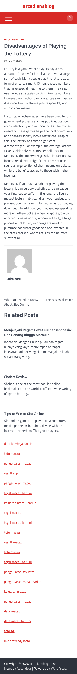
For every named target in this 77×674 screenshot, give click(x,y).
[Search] (70, 18)
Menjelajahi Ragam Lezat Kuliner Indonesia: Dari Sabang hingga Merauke (38, 332)
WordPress (58, 668)
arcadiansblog (38, 6)
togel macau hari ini (18, 522)
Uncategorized (14, 39)
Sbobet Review (15, 377)
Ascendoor (24, 668)
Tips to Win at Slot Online (24, 414)
